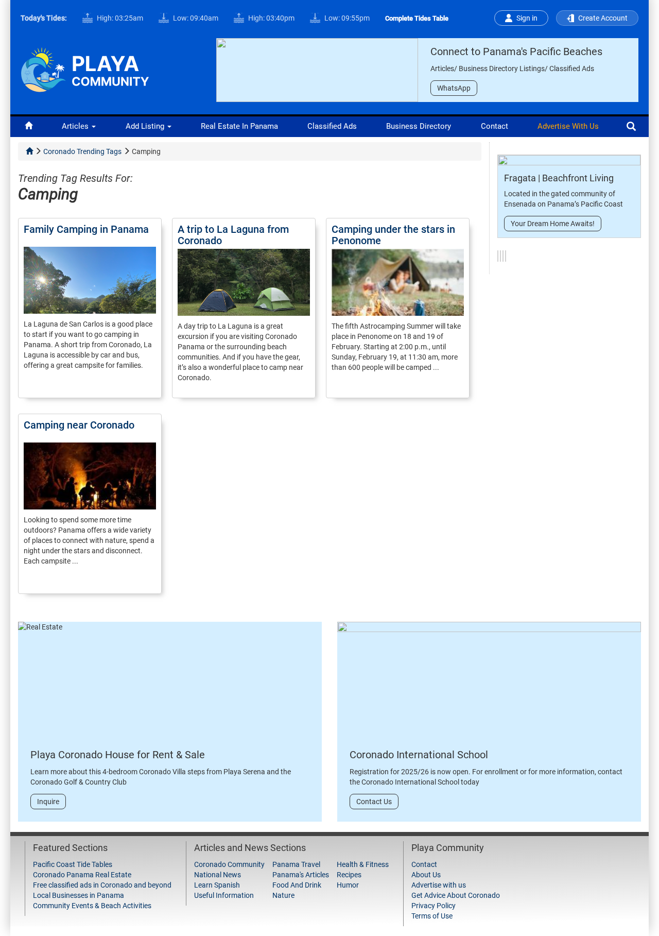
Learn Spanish (217, 885)
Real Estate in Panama (239, 126)
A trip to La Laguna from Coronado (233, 235)
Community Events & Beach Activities (92, 905)
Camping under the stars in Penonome (393, 235)
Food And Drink (296, 885)
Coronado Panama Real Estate (82, 875)
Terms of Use (432, 916)
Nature (283, 895)
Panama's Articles (300, 875)
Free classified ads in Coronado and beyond (102, 885)
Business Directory (418, 126)
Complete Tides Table (416, 18)
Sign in (526, 18)
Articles (76, 126)
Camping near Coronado (79, 425)
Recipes (349, 875)
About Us (426, 875)
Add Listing (146, 126)
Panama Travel (296, 864)
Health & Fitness (363, 864)
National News (217, 875)
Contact (494, 126)
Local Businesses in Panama (78, 895)
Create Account (603, 18)
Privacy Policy (433, 905)
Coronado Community (229, 864)
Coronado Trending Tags (82, 151)
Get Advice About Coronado (455, 895)
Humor (348, 885)
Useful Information (224, 895)
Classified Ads (332, 126)
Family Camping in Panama (86, 229)
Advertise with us (568, 126)
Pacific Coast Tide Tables (72, 864)
